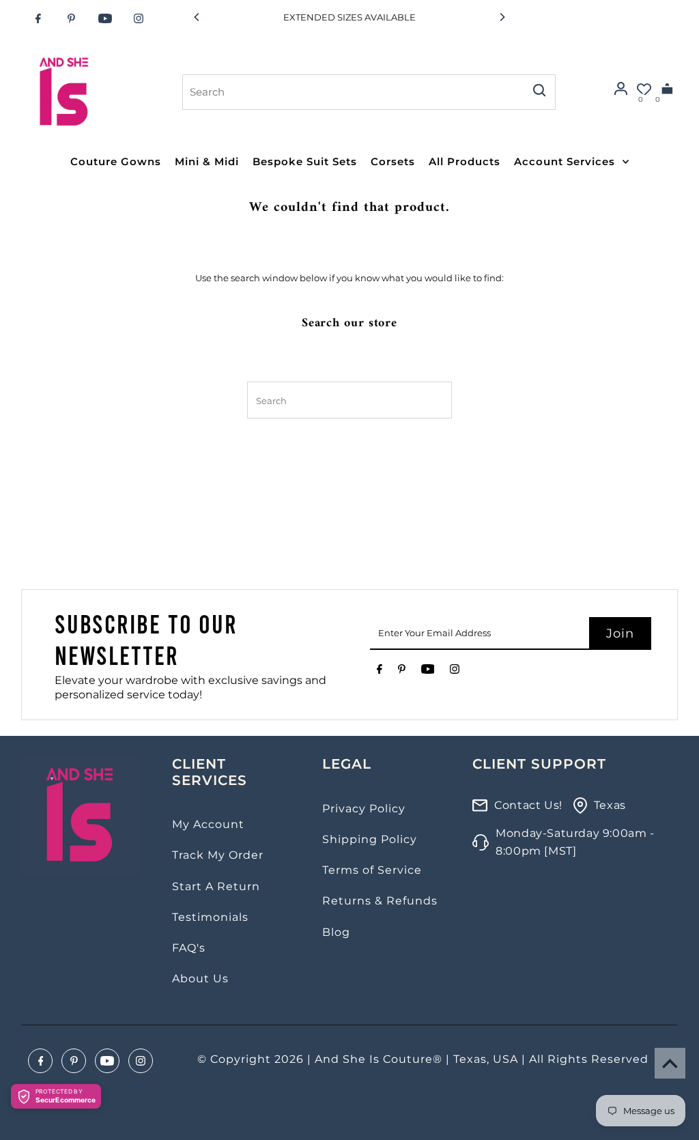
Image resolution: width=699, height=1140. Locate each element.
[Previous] (197, 17)
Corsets (393, 161)
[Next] (501, 17)
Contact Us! (528, 805)
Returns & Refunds (380, 900)
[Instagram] (138, 18)
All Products (464, 161)
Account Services (564, 161)
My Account (208, 824)
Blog (336, 932)
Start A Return (216, 886)
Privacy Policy (363, 808)
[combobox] (352, 92)
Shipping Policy (369, 839)
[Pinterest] (71, 18)
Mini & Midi (207, 161)
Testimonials (210, 917)
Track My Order (217, 855)
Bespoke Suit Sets (305, 161)
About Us (200, 978)
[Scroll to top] (670, 1063)
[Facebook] (38, 18)
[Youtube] (105, 18)
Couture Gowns (115, 161)
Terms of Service (372, 870)
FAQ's (188, 947)
